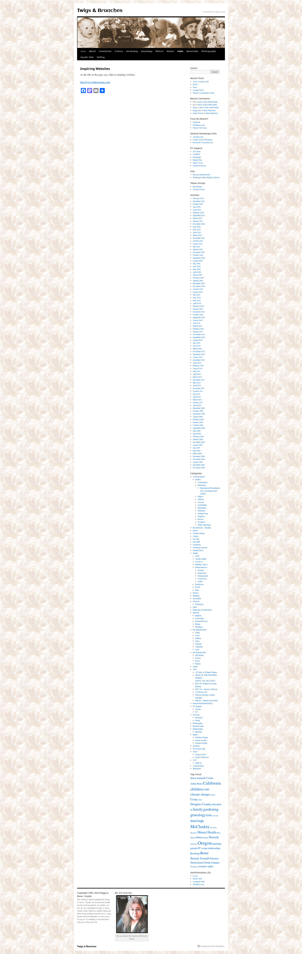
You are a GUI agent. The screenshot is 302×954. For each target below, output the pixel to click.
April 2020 (197, 272)
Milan (219, 833)
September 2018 (199, 317)
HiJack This (197, 160)
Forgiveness (202, 578)
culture (200, 800)
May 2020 (197, 269)
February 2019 (198, 306)
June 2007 (197, 450)
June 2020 (197, 266)
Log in (195, 875)
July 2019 (196, 294)
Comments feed (198, 881)
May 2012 (197, 382)
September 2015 (199, 354)
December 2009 (199, 408)
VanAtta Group (198, 189)
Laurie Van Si (198, 113)
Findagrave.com (199, 125)
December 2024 (199, 201)
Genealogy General (200, 547)
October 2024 (198, 204)
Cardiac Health (200, 558)
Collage (212, 795)
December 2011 (199, 388)
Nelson (198, 658)
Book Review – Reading (202, 527)
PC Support (197, 706)
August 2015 (198, 357)
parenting (216, 843)
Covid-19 (198, 561)
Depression (202, 573)
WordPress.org (198, 884)
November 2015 (199, 351)
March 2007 (197, 453)
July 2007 (196, 447)
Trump (207, 862)
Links (180, 51)
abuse (193, 778)
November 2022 (199, 224)
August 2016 (198, 340)
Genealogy (146, 51)
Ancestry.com (198, 136)
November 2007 (199, 442)
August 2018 (198, 320)
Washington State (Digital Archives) (206, 177)
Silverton (214, 858)
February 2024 (198, 212)
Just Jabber (197, 598)
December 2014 (199, 360)
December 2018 (199, 311)
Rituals (197, 624)
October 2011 (198, 391)
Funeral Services (201, 621)
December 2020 (199, 252)
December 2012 (199, 379)
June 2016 (197, 345)
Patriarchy (201, 510)
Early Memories (210, 110)
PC (199, 848)
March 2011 (197, 399)
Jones (197, 641)
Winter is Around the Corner (203, 92)
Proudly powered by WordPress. (213, 946)
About (92, 51)
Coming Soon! (198, 90)
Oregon (205, 843)
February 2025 (198, 198)
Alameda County (204, 778)
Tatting (101, 57)
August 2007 (198, 445)
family (198, 809)
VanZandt (198, 646)
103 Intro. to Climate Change (206, 672)
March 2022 (197, 235)
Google (198, 709)
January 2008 (198, 439)
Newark (214, 837)
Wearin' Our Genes (200, 127)
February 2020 (198, 277)
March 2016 (197, 348)
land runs (215, 815)
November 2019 (199, 286)
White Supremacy (204, 524)
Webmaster (197, 768)
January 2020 (198, 280)
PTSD (200, 581)
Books (195, 530)
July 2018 (196, 323)
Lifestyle (196, 601)
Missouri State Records (201, 174)
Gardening (132, 51)
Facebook (196, 122)
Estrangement (203, 575)
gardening (210, 809)
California (212, 783)
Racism (200, 519)
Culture (119, 51)
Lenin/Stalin (202, 505)
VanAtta (198, 644)
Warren (198, 663)
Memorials (192, 51)
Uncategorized (198, 765)
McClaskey (199, 655)
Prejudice (201, 516)
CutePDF (196, 154)
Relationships (198, 729)
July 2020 (196, 263)
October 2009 (198, 411)
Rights (195, 734)
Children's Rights (201, 737)
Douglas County (200, 804)
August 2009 (198, 416)
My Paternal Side (199, 652)
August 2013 (198, 368)
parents (193, 848)
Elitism (200, 496)
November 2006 (199, 459)
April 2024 (197, 209)
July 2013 (196, 371)
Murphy (205, 838)
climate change (200, 794)
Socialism (201, 522)
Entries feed (197, 878)
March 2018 (197, 326)
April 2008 (197, 433)
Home (83, 51)
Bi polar (201, 570)
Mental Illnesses (201, 567)
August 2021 (198, 243)
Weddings (199, 627)
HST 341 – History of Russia (206, 689)
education (216, 804)
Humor (170, 51)
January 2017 (198, 331)
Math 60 (198, 763)
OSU (195, 669)
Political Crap (203, 513)
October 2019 (198, 289)
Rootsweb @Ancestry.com (203, 142)
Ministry (196, 612)
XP (196, 712)
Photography (208, 51)
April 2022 (197, 232)
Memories (199, 717)
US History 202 (201, 692)
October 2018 (198, 314)
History (160, 51)
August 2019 (198, 292)
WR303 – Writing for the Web (206, 700)
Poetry (197, 720)
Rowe (197, 661)
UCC (195, 760)
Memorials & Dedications (202, 609)
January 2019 (198, 309)
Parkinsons (199, 584)
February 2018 (198, 328)
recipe (204, 848)
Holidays (196, 595)
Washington (194, 866)
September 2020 (199, 258)
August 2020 (198, 260)
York (197, 649)
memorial (213, 827)
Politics (198, 479)
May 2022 (197, 229)
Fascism (201, 502)
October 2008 (198, 425)
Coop (197, 635)
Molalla (193, 838)
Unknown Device (199, 165)
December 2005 (199, 464)
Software (196, 746)
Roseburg (195, 853)
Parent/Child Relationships (203, 703)
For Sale (196, 539)
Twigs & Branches (100, 10)
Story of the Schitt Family (208, 101)
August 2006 (198, 462)
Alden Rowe (196, 783)
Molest (199, 837)
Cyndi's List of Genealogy (202, 139)
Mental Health (207, 832)
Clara (195, 107)
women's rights (206, 866)
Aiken (197, 632)
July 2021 (196, 246)
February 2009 (198, 419)
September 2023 (199, 215)
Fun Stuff (196, 541)
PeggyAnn (197, 110)
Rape (197, 590)
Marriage (198, 731)
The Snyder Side (199, 748)
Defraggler (197, 157)
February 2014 (198, 365)
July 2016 (196, 343)
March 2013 (197, 377)
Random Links (198, 726)
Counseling (199, 618)
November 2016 (199, 334)
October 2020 (198, 255)
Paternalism (202, 507)
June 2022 (197, 226)
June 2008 (197, 430)
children (196, 788)
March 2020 (197, 275)
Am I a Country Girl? (201, 81)
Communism (202, 482)
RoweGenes (197, 186)
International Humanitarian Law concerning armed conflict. (210, 491)
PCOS (197, 587)
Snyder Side (87, 57)
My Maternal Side (199, 629)
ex (191, 809)
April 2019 (197, 303)
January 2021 (198, 249)
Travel (195, 751)
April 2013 (197, 374)
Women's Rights (201, 743)
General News (198, 550)
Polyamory (199, 604)
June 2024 (197, 207)
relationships (214, 848)
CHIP (206, 789)
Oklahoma (193, 844)
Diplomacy (202, 485)
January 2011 (198, 402)
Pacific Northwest (202, 757)
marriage (197, 820)
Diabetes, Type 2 (201, 564)
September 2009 (199, 413)
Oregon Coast (200, 754)
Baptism (198, 615)
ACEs (197, 556)
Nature (195, 666)
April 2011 (197, 396)
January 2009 (198, 422)
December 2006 (199, 456)
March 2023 (197, 218)
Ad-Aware (197, 151)
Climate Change (199, 533)
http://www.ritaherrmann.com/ (95, 82)
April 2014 (197, 362)
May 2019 (197, 300)
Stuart (193, 862)
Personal (196, 714)
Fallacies (201, 499)
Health (195, 553)
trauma (200, 862)
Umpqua (215, 862)
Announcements (199, 476)
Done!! (195, 84)
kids (209, 815)
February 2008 (198, 436)
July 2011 (196, 394)
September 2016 (199, 337)
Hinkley (198, 638)
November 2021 (199, 238)
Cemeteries (105, 51)
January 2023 (198, 221)
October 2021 (198, 241)
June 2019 (197, 297)
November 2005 (199, 467)
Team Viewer (198, 162)
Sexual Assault (200, 740)
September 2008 (199, 428)
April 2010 (197, 405)
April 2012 (197, 385)
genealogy (198, 814)
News (195, 87)
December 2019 (199, 283)
